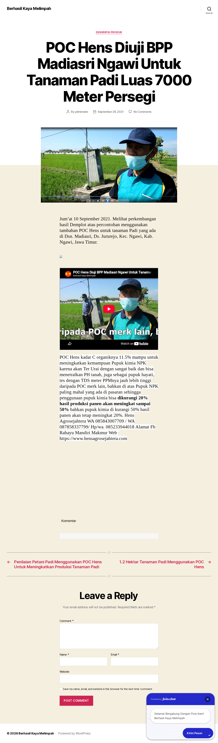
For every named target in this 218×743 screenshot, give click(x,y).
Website (64, 671)
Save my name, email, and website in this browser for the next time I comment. (108, 689)
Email (115, 654)
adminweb (81, 111)
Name (64, 654)
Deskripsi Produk (109, 32)
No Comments (142, 111)
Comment (67, 621)
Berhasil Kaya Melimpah (29, 8)
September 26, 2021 (111, 111)
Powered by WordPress (74, 733)
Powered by (156, 699)
